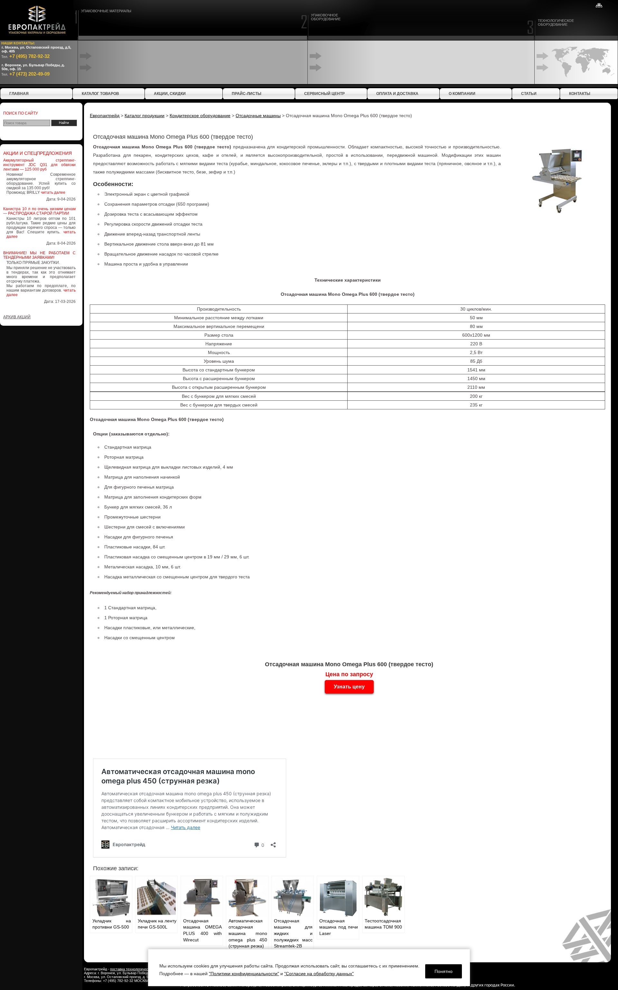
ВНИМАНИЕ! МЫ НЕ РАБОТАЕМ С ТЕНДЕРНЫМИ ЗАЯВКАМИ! (39, 255)
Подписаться (82, 968)
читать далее (53, 192)
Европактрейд (104, 115)
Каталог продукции (144, 115)
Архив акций (17, 317)
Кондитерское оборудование (200, 115)
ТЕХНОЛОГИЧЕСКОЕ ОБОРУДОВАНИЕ (556, 22)
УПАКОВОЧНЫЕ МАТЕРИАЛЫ (106, 11)
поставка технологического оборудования (144, 969)
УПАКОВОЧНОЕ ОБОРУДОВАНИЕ (326, 17)
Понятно (444, 971)
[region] (309, 967)
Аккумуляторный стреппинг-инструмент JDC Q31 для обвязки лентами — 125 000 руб (39, 165)
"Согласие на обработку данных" (319, 973)
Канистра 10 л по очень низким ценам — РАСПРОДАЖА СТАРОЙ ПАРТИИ (39, 211)
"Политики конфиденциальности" (244, 973)
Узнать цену (349, 686)
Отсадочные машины (258, 115)
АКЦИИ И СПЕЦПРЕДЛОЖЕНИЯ (37, 153)
